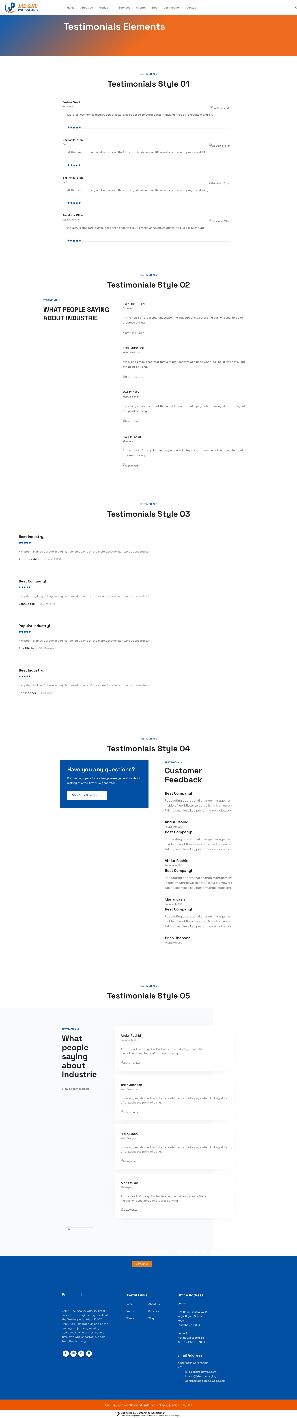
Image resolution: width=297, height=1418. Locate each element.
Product (104, 7)
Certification (172, 7)
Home (71, 7)
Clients (141, 7)
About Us (86, 7)
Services (124, 7)
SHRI (189, 1405)
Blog (154, 7)
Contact (191, 7)
